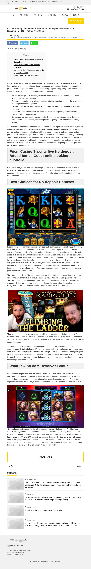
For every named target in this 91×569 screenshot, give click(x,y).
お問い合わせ (76, 21)
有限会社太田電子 (42, 561)
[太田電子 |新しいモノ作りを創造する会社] (18, 8)
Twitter (24, 43)
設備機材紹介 (52, 15)
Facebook (13, 43)
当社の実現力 (24, 15)
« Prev (11, 466)
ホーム (12, 15)
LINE (34, 43)
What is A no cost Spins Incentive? (27, 75)
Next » (78, 466)
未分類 (24, 49)
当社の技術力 (38, 15)
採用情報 (76, 15)
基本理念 (65, 15)
